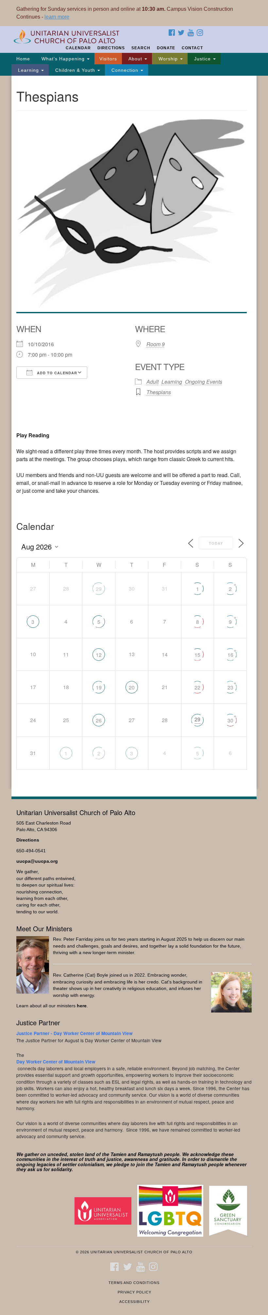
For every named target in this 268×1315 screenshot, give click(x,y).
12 (99, 654)
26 (99, 720)
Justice (202, 58)
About (135, 58)
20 (132, 687)
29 (99, 589)
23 (230, 687)
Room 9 (155, 344)
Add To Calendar (56, 372)
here (82, 1005)
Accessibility (134, 1302)
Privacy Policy (134, 1292)
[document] (134, 432)
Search (140, 48)
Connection (125, 70)
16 (230, 654)
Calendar (78, 48)
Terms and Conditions (134, 1283)
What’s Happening (63, 58)
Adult (152, 381)
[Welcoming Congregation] (172, 1210)
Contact (192, 48)
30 (230, 720)
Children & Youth (75, 70)
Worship (168, 58)
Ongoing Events (203, 381)
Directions (111, 48)
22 (197, 687)
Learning (28, 70)
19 (99, 687)
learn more (56, 17)
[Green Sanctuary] (230, 1210)
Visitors (108, 58)
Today (216, 543)
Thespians (158, 392)
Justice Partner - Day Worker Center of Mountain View (74, 1033)
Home (23, 58)
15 (197, 654)
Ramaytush (150, 1154)
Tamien (118, 1154)
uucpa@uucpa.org (37, 861)
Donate (166, 48)
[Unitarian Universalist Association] (105, 1210)
